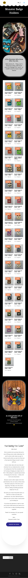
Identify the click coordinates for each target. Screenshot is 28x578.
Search (10, 557)
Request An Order (14, 524)
